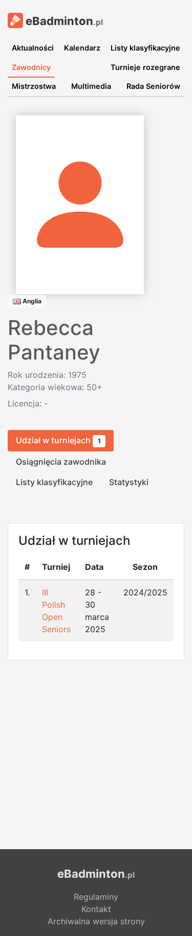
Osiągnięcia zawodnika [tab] (61, 462)
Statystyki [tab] (128, 482)
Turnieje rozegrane (145, 67)
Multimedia (91, 86)
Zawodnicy (31, 67)
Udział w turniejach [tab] (58, 440)
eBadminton (63, 21)
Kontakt (96, 909)
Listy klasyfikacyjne (145, 47)
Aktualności (33, 47)
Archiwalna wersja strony (96, 921)
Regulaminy (96, 897)
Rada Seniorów (153, 86)
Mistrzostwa (34, 86)
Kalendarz (82, 47)
